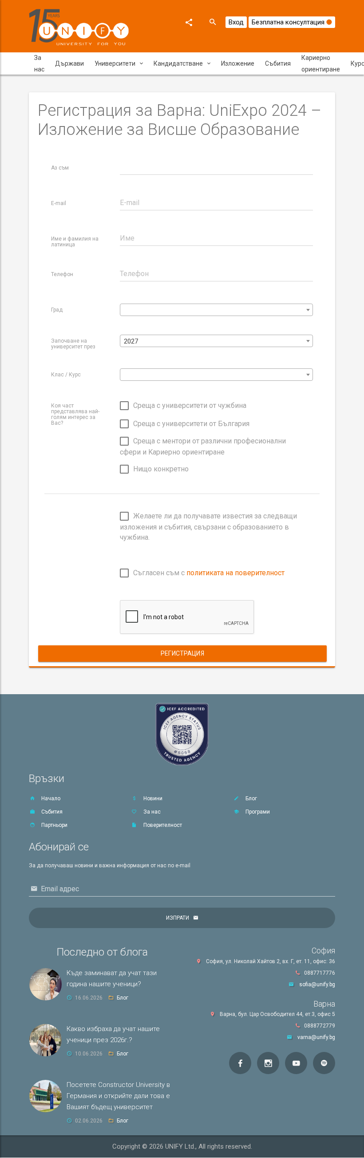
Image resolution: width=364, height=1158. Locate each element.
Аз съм (60, 168)
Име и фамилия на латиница (75, 242)
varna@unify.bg (316, 1037)
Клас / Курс (66, 375)
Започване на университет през (73, 344)
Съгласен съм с (209, 573)
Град (57, 310)
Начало (50, 798)
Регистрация (182, 653)
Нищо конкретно (161, 469)
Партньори (53, 825)
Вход (236, 22)
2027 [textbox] (131, 341)
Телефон (62, 274)
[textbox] (216, 310)
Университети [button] (115, 63)
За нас (39, 63)
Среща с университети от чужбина (189, 405)
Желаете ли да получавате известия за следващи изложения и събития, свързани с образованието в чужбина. (208, 526)
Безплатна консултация (289, 22)
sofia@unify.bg (317, 984)
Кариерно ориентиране (320, 63)
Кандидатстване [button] (178, 63)
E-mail (58, 203)
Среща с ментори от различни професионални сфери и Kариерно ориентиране (203, 446)
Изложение (237, 63)
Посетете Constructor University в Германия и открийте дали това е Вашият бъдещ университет (118, 1096)
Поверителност (162, 825)
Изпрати (177, 918)
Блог (250, 798)
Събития (278, 63)
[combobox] (216, 310)
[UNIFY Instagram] (268, 1063)
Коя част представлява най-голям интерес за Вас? (75, 414)
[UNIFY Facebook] (240, 1063)
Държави (69, 63)
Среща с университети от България (191, 423)
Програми (257, 812)
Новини (152, 798)
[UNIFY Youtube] (296, 1063)
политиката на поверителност (235, 573)
